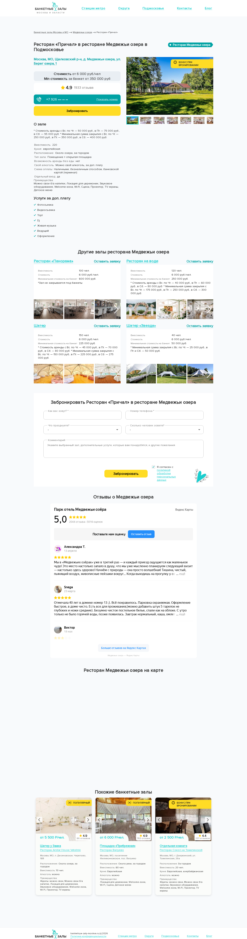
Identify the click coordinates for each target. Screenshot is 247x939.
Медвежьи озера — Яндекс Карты (123, 655)
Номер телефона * (142, 410)
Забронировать (126, 474)
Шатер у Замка (50, 846)
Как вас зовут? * (58, 410)
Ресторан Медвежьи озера (191, 45)
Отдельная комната (173, 846)
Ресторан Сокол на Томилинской (181, 850)
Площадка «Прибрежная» (117, 846)
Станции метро (94, 8)
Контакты (184, 8)
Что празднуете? (58, 425)
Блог (208, 8)
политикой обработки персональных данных (166, 475)
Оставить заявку (107, 261)
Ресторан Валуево (112, 850)
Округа (124, 8)
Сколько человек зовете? (147, 425)
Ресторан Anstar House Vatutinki (60, 850)
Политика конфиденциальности (88, 936)
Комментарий (56, 440)
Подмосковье (153, 8)
